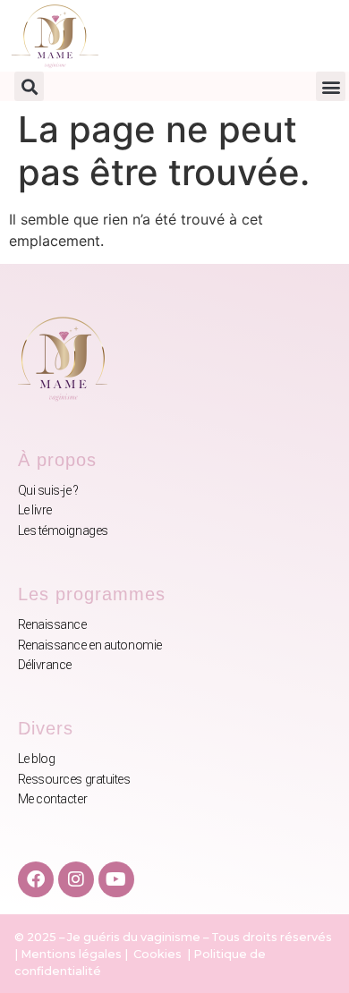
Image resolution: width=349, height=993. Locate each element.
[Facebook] (36, 879)
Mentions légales (71, 954)
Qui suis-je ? (48, 490)
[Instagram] (76, 879)
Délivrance (45, 665)
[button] (29, 86)
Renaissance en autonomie (90, 645)
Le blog (36, 758)
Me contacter (53, 799)
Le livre (35, 510)
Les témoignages (63, 530)
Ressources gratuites (74, 779)
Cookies (158, 954)
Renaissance (52, 624)
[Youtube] (116, 879)
